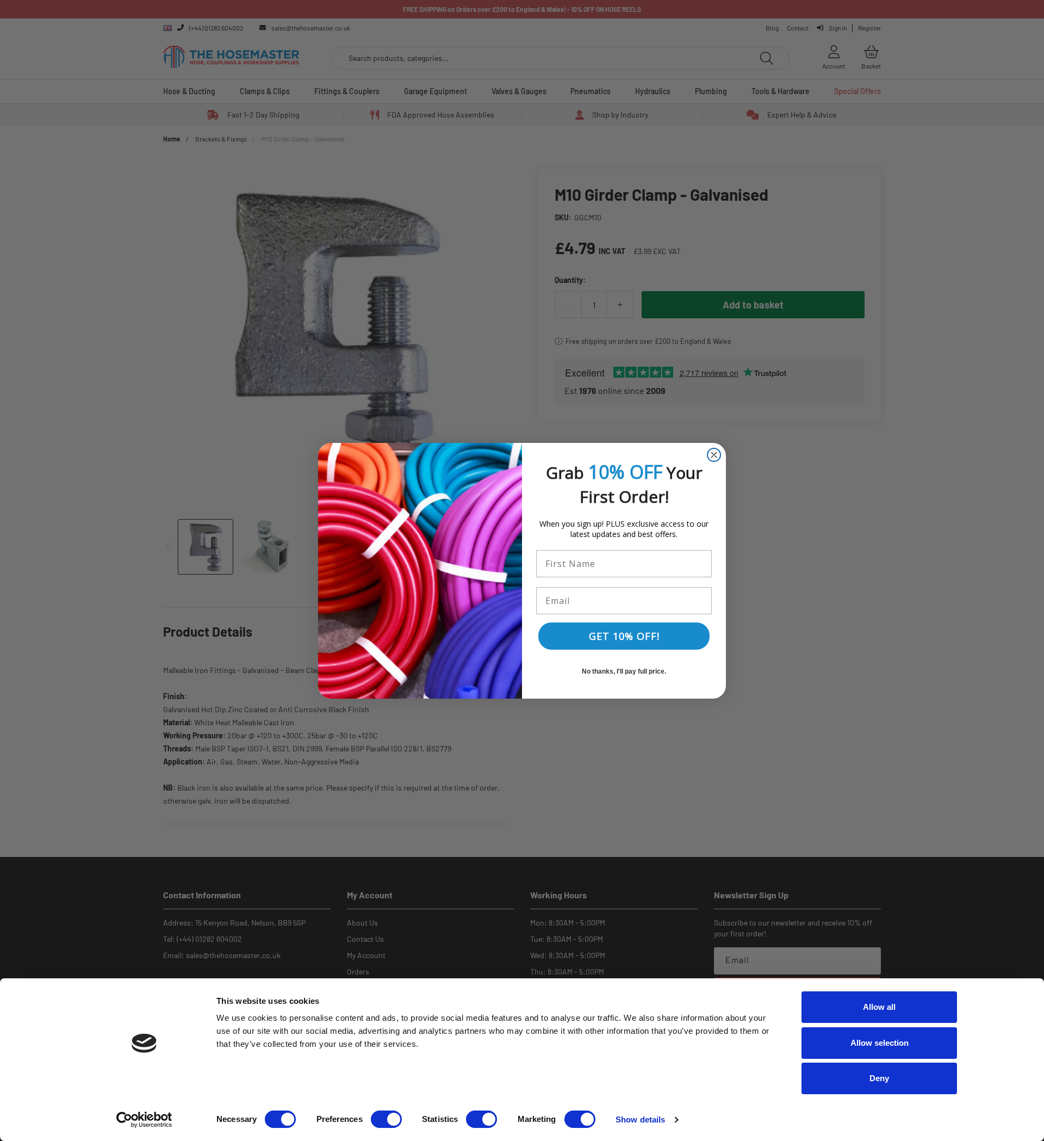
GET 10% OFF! (624, 636)
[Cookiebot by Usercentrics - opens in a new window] (144, 1120)
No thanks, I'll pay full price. (624, 671)
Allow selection (879, 1042)
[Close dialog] (713, 454)
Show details (640, 1119)
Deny (879, 1078)
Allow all (879, 1007)
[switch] (386, 1119)
